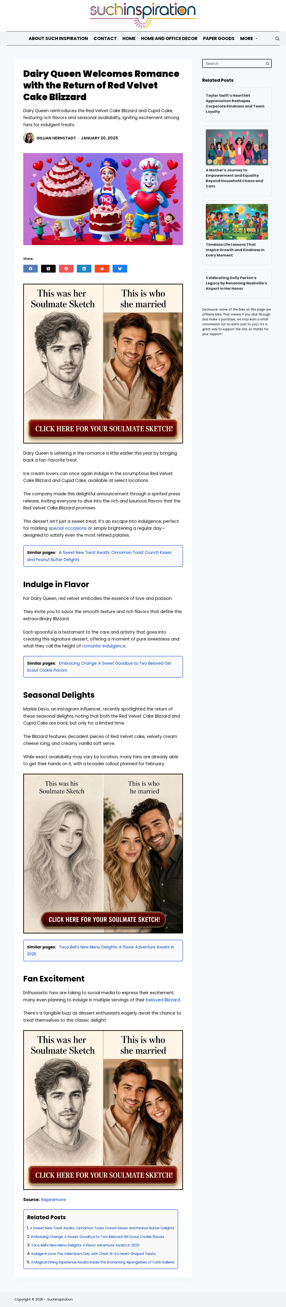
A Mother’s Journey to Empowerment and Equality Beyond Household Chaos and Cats (234, 178)
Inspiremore (53, 1200)
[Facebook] (30, 269)
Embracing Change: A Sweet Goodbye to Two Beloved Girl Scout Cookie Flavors (97, 1236)
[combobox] (233, 63)
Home (128, 38)
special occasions (67, 528)
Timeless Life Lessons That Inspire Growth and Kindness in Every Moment (235, 250)
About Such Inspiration (58, 38)
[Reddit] (102, 269)
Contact (105, 38)
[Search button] (267, 63)
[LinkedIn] (84, 269)
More (246, 38)
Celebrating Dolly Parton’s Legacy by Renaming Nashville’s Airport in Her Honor (236, 283)
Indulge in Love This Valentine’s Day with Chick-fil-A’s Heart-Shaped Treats (94, 1253)
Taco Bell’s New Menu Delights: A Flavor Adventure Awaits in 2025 (85, 1245)
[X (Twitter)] (48, 269)
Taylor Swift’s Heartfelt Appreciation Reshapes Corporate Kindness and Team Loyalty (235, 103)
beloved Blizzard (163, 1000)
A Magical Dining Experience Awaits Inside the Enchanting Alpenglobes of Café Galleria (102, 1262)
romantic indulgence (104, 646)
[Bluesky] (120, 269)
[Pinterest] (66, 269)
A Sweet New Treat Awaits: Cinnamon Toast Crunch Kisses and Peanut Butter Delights (102, 1228)
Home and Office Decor (169, 38)
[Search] (277, 38)
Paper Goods (219, 38)
